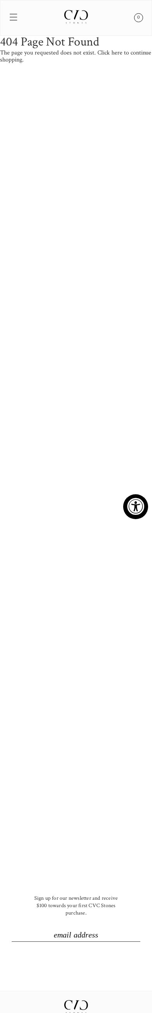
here (116, 53)
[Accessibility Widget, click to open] (135, 506)
